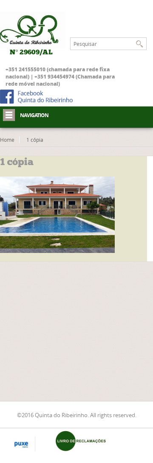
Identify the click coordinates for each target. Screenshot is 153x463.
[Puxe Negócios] (21, 444)
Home (7, 139)
